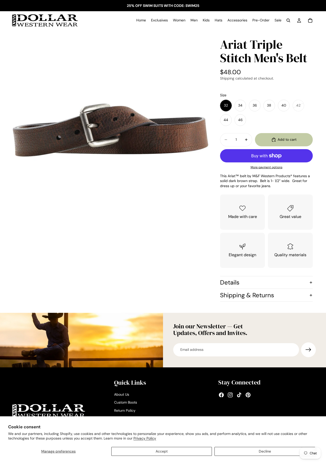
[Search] (288, 20)
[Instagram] (230, 395)
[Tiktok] (239, 395)
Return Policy (124, 410)
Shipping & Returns (247, 295)
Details (229, 282)
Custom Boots (125, 402)
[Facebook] (221, 395)
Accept (162, 451)
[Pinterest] (248, 395)
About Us (121, 394)
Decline (265, 451)
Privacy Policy (144, 438)
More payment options (266, 167)
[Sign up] (308, 349)
